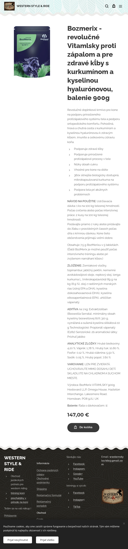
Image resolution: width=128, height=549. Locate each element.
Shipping (42, 489)
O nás (40, 519)
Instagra (77, 499)
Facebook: (79, 464)
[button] (106, 6)
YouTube (78, 478)
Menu (120, 6)
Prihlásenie (10, 515)
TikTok (76, 506)
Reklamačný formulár (49, 495)
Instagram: (79, 468)
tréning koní (17, 493)
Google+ (78, 473)
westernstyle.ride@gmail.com (112, 460)
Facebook (78, 492)
